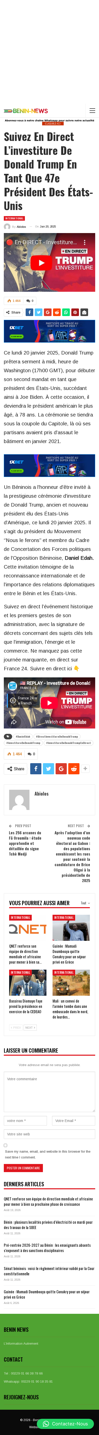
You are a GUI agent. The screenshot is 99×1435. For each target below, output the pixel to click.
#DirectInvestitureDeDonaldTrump (57, 736)
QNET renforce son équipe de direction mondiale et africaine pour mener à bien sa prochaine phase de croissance (48, 1201)
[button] (65, 1424)
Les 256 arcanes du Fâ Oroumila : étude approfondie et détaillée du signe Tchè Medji (25, 843)
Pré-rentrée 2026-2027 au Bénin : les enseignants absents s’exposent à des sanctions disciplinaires (47, 1247)
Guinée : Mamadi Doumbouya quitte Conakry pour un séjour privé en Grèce (47, 1294)
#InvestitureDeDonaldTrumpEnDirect (68, 743)
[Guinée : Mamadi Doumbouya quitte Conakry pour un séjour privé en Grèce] (71, 928)
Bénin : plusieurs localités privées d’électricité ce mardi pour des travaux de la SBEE (48, 1224)
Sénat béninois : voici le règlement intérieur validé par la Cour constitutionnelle (49, 1270)
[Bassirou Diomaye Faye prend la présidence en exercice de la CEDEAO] (27, 983)
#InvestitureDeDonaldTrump (23, 743)
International (14, 218)
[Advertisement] (49, 52)
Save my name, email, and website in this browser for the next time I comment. (47, 1154)
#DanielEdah (23, 736)
